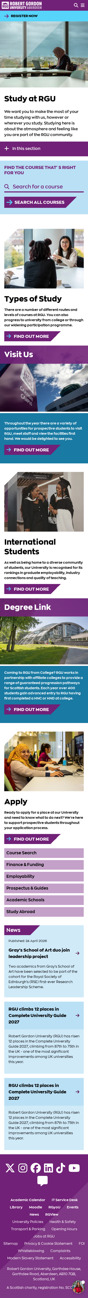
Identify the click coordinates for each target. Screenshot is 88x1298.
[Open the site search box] (76, 5)
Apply (15, 802)
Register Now (24, 16)
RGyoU (54, 1207)
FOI (82, 1243)
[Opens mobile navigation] (83, 5)
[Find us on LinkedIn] (48, 1170)
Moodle (35, 1207)
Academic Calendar (27, 1200)
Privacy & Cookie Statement (48, 1243)
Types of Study (33, 299)
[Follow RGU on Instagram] (22, 1170)
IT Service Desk (65, 1200)
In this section (26, 148)
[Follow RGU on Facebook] (36, 1170)
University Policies (27, 1222)
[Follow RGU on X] (10, 1170)
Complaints (60, 1251)
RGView (51, 1214)
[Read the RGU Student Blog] (42, 1184)
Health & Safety (63, 1222)
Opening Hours (64, 1229)
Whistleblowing (31, 1251)
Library (16, 1207)
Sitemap (10, 1243)
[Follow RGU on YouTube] (74, 1170)
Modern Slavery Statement (30, 1258)
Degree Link (27, 607)
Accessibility (70, 1258)
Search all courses (40, 202)
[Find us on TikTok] (60, 1170)
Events (72, 1207)
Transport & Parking (28, 1229)
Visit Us (18, 354)
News (34, 1214)
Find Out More (31, 336)
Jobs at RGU (44, 1236)
